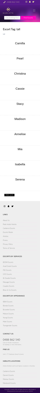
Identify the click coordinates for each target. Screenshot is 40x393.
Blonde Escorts (8, 306)
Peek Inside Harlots (10, 224)
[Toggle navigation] (34, 10)
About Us (6, 220)
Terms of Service (9, 248)
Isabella (20, 164)
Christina (20, 73)
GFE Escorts (7, 274)
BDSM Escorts (8, 262)
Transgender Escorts (10, 325)
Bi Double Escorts (9, 278)
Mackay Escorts (8, 379)
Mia (20, 149)
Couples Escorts (8, 286)
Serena (20, 179)
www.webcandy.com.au (22, 391)
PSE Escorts (7, 270)
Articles (5, 236)
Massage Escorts (9, 282)
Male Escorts (7, 321)
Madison (20, 119)
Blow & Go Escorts (9, 290)
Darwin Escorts (8, 375)
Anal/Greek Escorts (10, 266)
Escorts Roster (8, 232)
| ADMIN (30, 391)
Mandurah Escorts (9, 383)
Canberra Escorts (9, 228)
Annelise (20, 134)
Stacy (20, 103)
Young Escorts (8, 318)
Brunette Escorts (9, 310)
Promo (5, 240)
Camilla (20, 43)
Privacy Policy (8, 244)
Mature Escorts (8, 314)
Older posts (9, 195)
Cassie (20, 88)
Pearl (20, 58)
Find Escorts (28, 18)
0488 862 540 (13, 2)
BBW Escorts (7, 302)
